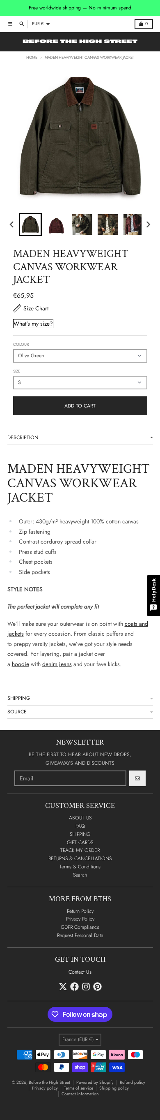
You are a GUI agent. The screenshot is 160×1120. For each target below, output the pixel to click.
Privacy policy (45, 1088)
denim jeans (57, 664)
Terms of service (78, 1088)
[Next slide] (148, 225)
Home (31, 57)
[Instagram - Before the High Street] (86, 986)
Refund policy (132, 1082)
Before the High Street (49, 1082)
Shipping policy (114, 1088)
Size (16, 371)
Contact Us (80, 972)
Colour (21, 344)
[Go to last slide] (12, 225)
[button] (30, 224)
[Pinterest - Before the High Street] (97, 986)
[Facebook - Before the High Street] (74, 986)
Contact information (80, 1094)
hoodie (20, 664)
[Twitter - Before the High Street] (63, 986)
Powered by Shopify (95, 1082)
